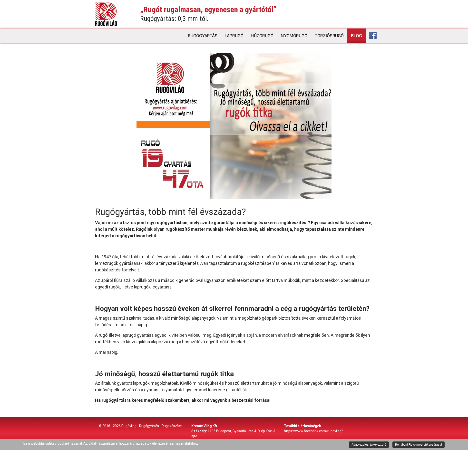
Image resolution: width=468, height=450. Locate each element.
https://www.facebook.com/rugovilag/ (313, 431)
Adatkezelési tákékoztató (368, 444)
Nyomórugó (294, 35)
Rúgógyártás (202, 35)
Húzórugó (262, 35)
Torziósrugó (329, 35)
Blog (356, 35)
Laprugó (234, 35)
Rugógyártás (149, 426)
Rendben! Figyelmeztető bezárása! (418, 444)
